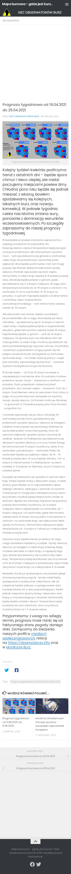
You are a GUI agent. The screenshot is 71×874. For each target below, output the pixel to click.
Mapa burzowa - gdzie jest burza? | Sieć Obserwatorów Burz (27, 4)
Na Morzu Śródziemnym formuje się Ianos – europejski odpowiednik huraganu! (50, 724)
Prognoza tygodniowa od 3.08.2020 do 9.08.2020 (15, 722)
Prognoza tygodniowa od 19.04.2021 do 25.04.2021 (35, 681)
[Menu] (67, 4)
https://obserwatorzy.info (29, 642)
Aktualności (10, 20)
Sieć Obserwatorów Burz (24, 116)
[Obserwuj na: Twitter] (38, 864)
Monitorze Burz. (18, 647)
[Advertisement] (35, 64)
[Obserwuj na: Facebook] (32, 864)
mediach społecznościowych (24, 636)
